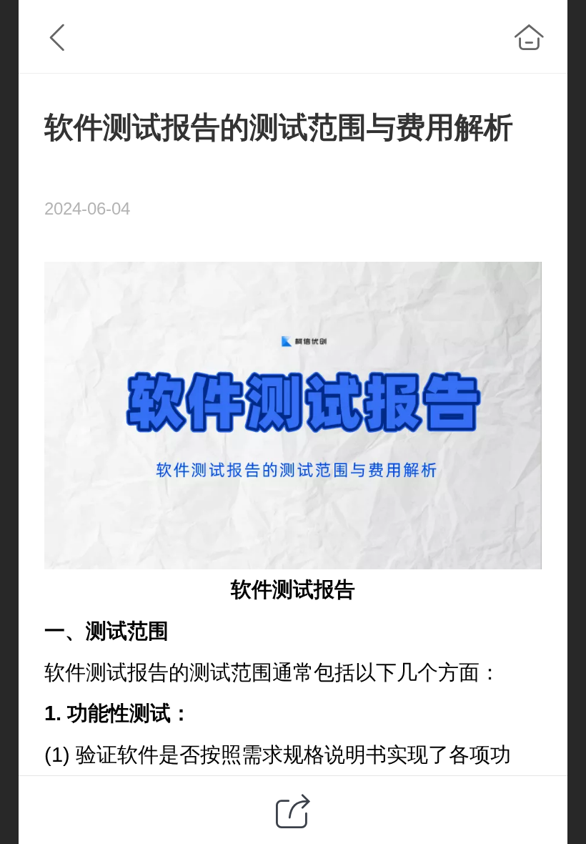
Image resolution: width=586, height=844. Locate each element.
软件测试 (272, 589)
